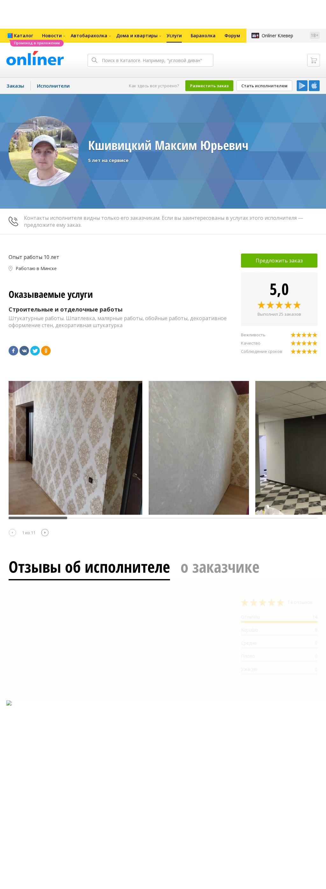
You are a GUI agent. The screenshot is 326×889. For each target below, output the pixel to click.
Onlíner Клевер (277, 35)
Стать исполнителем (264, 86)
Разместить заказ (209, 86)
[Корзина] (313, 60)
